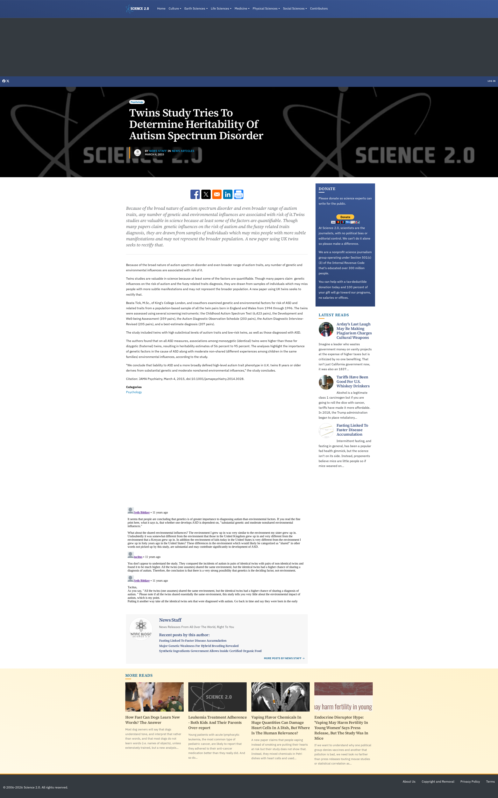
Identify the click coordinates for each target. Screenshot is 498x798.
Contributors (319, 8)
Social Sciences (294, 8)
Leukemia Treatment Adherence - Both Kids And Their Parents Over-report (217, 722)
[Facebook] (4, 81)
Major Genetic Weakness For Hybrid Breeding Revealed (199, 646)
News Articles (183, 151)
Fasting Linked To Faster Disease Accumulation (192, 640)
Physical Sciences (265, 8)
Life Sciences (220, 8)
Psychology (137, 101)
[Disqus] (217, 448)
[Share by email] (217, 194)
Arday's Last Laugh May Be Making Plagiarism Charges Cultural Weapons (354, 330)
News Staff (158, 151)
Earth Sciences (194, 8)
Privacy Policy (470, 781)
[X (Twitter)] (7, 81)
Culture (174, 8)
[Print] (238, 194)
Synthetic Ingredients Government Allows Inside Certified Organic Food (210, 651)
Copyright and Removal (438, 781)
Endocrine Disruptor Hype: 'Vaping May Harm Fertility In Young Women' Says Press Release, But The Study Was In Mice (341, 727)
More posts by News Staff (283, 658)
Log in (492, 81)
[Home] (139, 9)
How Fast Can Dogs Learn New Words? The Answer (152, 719)
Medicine (241, 8)
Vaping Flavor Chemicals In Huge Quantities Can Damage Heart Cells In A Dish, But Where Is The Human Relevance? (280, 725)
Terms (490, 781)
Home (161, 8)
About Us (409, 781)
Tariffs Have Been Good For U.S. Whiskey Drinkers (353, 381)
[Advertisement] (249, 47)
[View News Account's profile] (137, 152)
